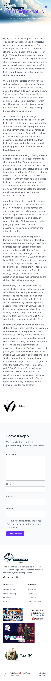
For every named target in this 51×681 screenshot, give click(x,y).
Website (10, 508)
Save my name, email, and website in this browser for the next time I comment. (26, 524)
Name (10, 484)
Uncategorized (35, 18)
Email (9, 496)
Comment (12, 454)
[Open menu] (46, 7)
